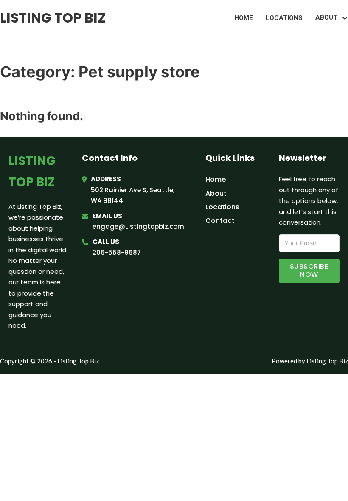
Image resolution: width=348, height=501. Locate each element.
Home (243, 18)
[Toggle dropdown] (345, 18)
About (216, 193)
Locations (284, 18)
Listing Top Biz (53, 17)
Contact (220, 220)
